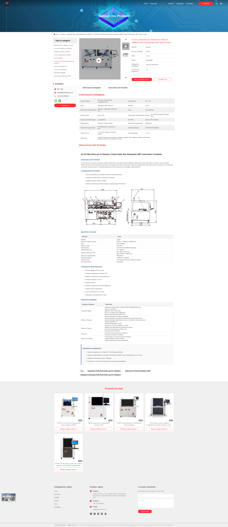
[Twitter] (91, 514)
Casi (55, 504)
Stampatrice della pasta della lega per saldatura (104, 371)
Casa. (146, 3)
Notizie (56, 500)
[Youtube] (98, 514)
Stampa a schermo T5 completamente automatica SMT (99, 424)
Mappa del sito (72, 525)
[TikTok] (102, 514)
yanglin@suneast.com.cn (65, 92)
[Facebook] (94, 514)
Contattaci (180, 3)
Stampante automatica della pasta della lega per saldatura (100, 375)
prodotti (162, 3)
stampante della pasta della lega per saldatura (79, 34)
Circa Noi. (153, 3)
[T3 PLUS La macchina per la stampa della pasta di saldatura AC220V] (68, 407)
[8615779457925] (105, 514)
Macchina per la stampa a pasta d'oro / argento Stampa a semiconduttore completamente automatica (68, 464)
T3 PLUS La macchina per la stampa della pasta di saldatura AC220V (69, 424)
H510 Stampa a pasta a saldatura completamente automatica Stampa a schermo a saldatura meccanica (159, 424)
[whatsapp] (55, 100)
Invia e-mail (145, 511)
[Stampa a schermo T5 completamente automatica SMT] (98, 408)
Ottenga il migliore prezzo (141, 79)
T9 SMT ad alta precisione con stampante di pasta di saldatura (129, 424)
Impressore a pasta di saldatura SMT (137, 371)
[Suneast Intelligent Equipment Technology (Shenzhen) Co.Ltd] (6, 3)
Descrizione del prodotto (118, 88)
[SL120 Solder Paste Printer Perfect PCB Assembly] (100, 59)
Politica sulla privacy (60, 525)
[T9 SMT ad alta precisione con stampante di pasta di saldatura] (129, 407)
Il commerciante (190, 3)
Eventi (170, 3)
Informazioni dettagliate (92, 88)
